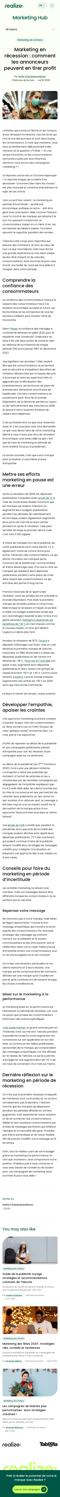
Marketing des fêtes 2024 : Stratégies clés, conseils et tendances (28, 1346)
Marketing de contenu (30, 39)
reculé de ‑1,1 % (46, 498)
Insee (14, 328)
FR (40, 5)
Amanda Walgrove (14, 1427)
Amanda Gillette (14, 1361)
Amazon (18, 677)
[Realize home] (14, 5)
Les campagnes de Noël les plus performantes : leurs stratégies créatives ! (24, 1410)
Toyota (42, 640)
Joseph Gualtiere (14, 1295)
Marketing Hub (30, 17)
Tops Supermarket (13, 1027)
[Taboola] (49, 1444)
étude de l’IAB (16, 825)
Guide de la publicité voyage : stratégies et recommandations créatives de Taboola (24, 1278)
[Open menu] (52, 5)
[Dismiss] (55, 1476)
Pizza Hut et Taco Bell (37, 661)
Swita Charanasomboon (32, 76)
